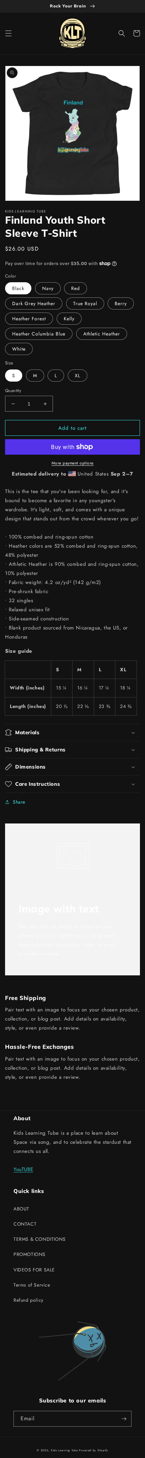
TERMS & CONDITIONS (39, 1239)
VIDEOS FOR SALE (34, 1269)
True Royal (85, 303)
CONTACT (24, 1224)
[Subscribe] (123, 1419)
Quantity (13, 390)
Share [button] (19, 802)
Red (75, 288)
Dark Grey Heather (33, 303)
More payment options (73, 463)
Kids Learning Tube (64, 1450)
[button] (8, 33)
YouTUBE (23, 1169)
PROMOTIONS (29, 1254)
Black (18, 288)
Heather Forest (29, 318)
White (19, 349)
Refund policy (28, 1300)
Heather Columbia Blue (38, 333)
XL (77, 375)
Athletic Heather (101, 333)
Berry (121, 303)
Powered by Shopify (93, 1450)
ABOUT (21, 1208)
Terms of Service (31, 1285)
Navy (48, 288)
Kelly (69, 318)
